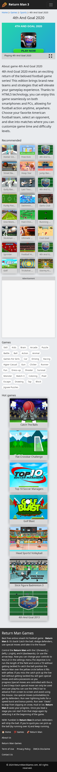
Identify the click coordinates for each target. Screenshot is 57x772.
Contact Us (7, 754)
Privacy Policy (23, 748)
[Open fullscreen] (50, 56)
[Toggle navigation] (51, 5)
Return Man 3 (19, 4)
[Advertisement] (28, 309)
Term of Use (8, 748)
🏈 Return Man (34, 732)
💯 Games (19, 732)
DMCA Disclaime (41, 748)
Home (5, 12)
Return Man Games (12, 743)
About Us (6, 737)
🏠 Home (6, 732)
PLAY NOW (28, 50)
